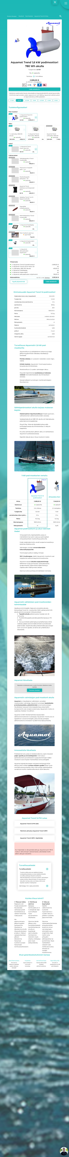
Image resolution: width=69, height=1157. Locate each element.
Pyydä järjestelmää (18, 281)
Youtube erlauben (34, 690)
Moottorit (21, 16)
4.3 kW (42, 100)
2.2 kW (27, 100)
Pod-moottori (29, 16)
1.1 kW (12, 100)
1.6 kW (19, 100)
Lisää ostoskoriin (34, 89)
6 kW (49, 100)
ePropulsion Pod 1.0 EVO (57, 497)
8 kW (56, 100)
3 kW (34, 100)
